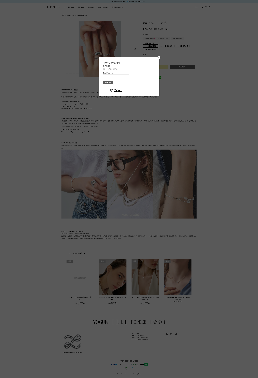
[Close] (158, 57)
